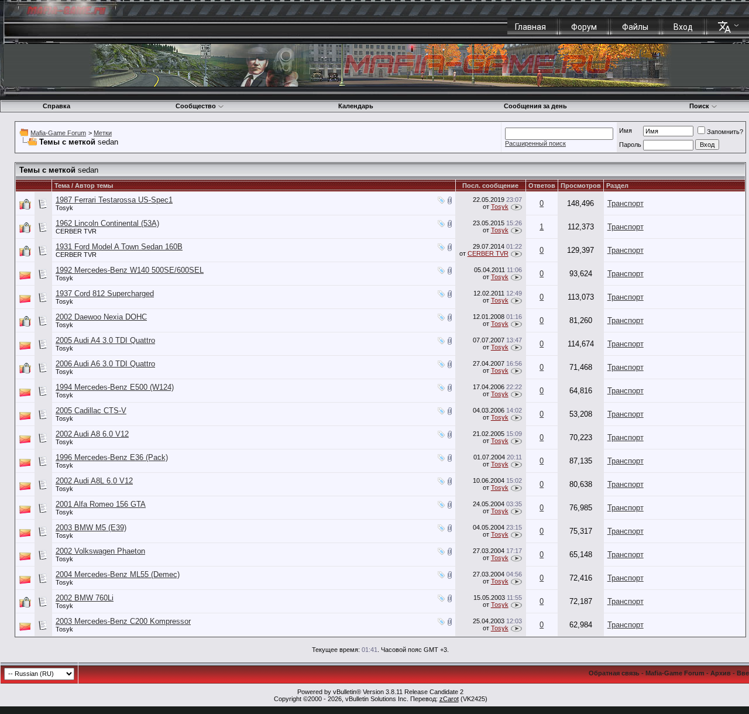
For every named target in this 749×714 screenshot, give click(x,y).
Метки (103, 132)
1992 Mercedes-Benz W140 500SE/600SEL (130, 270)
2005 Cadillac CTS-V (91, 410)
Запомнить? (725, 131)
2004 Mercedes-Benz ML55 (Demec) (118, 574)
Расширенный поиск (535, 143)
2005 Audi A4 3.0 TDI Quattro (105, 340)
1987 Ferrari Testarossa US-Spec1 (114, 199)
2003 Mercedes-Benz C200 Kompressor (123, 621)
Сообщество (196, 105)
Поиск (699, 105)
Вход (683, 27)
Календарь (355, 105)
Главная (530, 27)
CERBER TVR (76, 231)
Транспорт (625, 203)
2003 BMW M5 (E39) (91, 527)
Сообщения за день (535, 105)
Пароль (630, 144)
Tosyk (64, 207)
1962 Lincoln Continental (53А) (107, 223)
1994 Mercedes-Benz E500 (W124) (115, 387)
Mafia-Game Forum (58, 132)
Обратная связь (614, 673)
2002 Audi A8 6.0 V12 (92, 434)
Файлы (635, 27)
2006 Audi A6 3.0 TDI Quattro (105, 363)
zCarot (449, 698)
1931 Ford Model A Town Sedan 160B (119, 246)
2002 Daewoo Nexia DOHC (101, 317)
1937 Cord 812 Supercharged (105, 293)
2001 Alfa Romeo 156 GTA (101, 504)
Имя (625, 130)
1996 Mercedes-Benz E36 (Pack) (112, 457)
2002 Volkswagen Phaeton (100, 551)
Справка (56, 105)
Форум (584, 27)
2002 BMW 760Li (85, 597)
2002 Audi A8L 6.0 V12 (94, 480)
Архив (720, 673)
